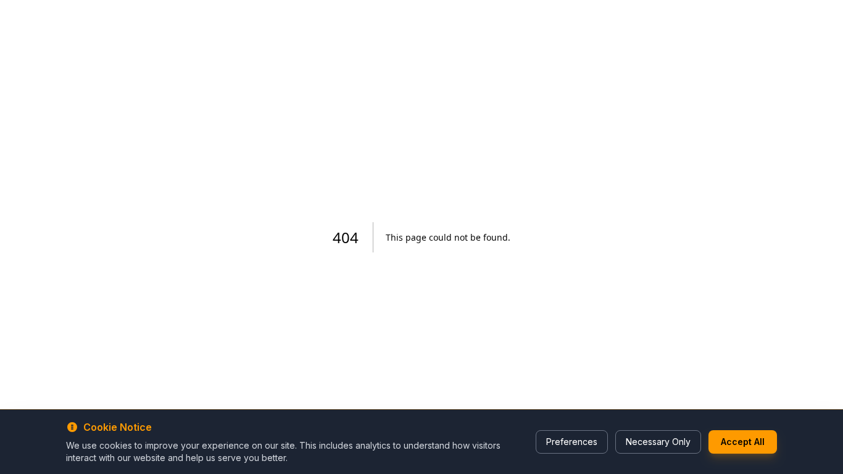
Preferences (571, 441)
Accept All (743, 441)
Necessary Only (658, 441)
